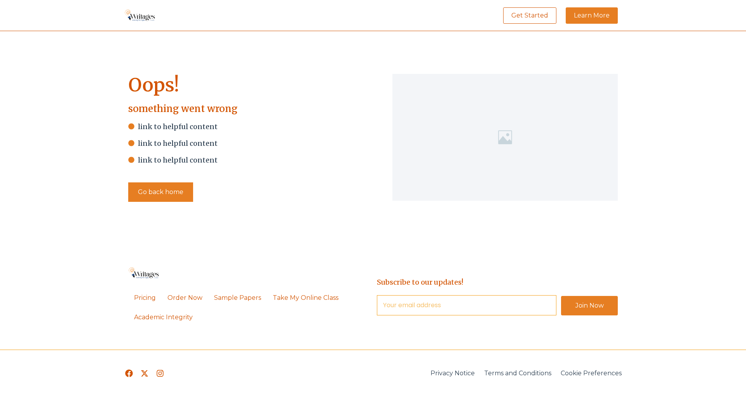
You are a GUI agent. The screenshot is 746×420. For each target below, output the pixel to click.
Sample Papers (237, 297)
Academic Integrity (163, 317)
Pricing (145, 297)
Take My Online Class (305, 297)
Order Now (184, 297)
